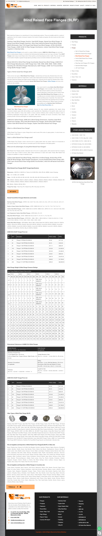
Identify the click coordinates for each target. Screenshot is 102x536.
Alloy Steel (74, 102)
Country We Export (45, 519)
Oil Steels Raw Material (77, 152)
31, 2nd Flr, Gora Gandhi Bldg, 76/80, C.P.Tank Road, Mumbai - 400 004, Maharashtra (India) (20, 513)
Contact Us (88, 5)
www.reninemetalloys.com (17, 523)
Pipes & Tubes (75, 70)
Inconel (73, 108)
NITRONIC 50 (82, 517)
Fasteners (74, 79)
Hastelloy (74, 111)
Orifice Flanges (79, 60)
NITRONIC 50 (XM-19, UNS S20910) (81, 147)
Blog (94, 5)
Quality (82, 5)
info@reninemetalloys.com (24, 1)
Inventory (66, 5)
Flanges (74, 47)
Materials (53, 5)
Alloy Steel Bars (76, 99)
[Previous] (74, 159)
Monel (73, 105)
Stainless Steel (75, 91)
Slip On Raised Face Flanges (82, 51)
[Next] (91, 159)
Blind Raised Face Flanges (82, 55)
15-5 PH (81, 514)
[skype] (99, 533)
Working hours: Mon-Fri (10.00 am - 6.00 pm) (86, 1)
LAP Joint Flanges (79, 67)
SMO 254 (81, 509)
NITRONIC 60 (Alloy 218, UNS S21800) (81, 144)
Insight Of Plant (74, 5)
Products (47, 5)
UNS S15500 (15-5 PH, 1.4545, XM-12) (81, 141)
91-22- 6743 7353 (11, 1)
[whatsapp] (99, 528)
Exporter (59, 5)
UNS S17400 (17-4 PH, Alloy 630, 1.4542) (82, 138)
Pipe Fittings (75, 41)
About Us (40, 5)
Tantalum (74, 114)
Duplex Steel (75, 94)
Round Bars (75, 73)
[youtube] (20, 487)
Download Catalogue (69, 1)
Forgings (74, 44)
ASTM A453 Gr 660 (83, 522)
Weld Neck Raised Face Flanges (83, 53)
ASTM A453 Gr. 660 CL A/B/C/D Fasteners (82, 150)
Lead (80, 506)
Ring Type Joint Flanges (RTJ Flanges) (84, 63)
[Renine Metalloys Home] (19, 496)
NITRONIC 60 (82, 520)
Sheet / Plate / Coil (76, 76)
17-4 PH (81, 512)
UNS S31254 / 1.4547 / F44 (78, 135)
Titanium (74, 120)
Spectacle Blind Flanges (81, 65)
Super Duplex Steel (76, 96)
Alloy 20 (74, 117)
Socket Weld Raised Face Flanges (83, 58)
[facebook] (17, 487)
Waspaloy (74, 123)
